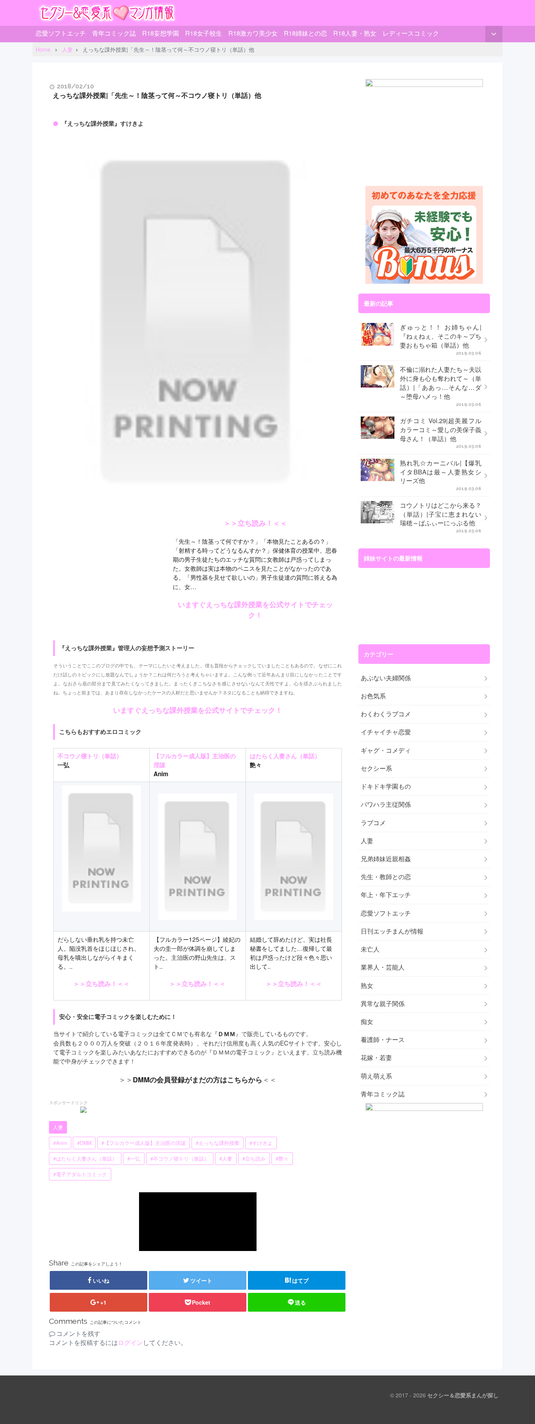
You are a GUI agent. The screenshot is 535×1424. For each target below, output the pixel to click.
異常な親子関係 (383, 1003)
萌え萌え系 (376, 1076)
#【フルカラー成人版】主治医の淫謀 (143, 1142)
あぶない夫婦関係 (386, 678)
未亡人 (370, 949)
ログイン (130, 1342)
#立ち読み (254, 1158)
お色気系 (373, 696)
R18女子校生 (203, 33)
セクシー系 (376, 768)
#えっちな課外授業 (217, 1142)
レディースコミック (411, 33)
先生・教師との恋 (386, 876)
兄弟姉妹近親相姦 (386, 858)
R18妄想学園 (160, 33)
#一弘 (133, 1158)
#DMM (84, 1142)
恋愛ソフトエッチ (61, 33)
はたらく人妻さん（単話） (285, 756)
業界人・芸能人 (383, 967)
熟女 (367, 985)
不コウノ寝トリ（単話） (90, 756)
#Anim (60, 1142)
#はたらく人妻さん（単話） (85, 1158)
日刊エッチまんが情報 (392, 931)
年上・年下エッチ (386, 894)
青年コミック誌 (114, 33)
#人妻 (225, 1158)
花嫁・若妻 (376, 1057)
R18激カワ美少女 (253, 33)
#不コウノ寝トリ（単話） (179, 1158)
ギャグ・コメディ (386, 750)
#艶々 (282, 1158)
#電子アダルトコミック (80, 1174)
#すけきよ (261, 1142)
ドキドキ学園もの (386, 786)
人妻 (58, 1127)
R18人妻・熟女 (354, 33)
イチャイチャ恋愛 (386, 732)
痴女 (367, 1021)
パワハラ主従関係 (386, 804)
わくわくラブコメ (386, 714)
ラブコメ (373, 822)
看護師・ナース (383, 1039)
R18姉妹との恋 (305, 33)
